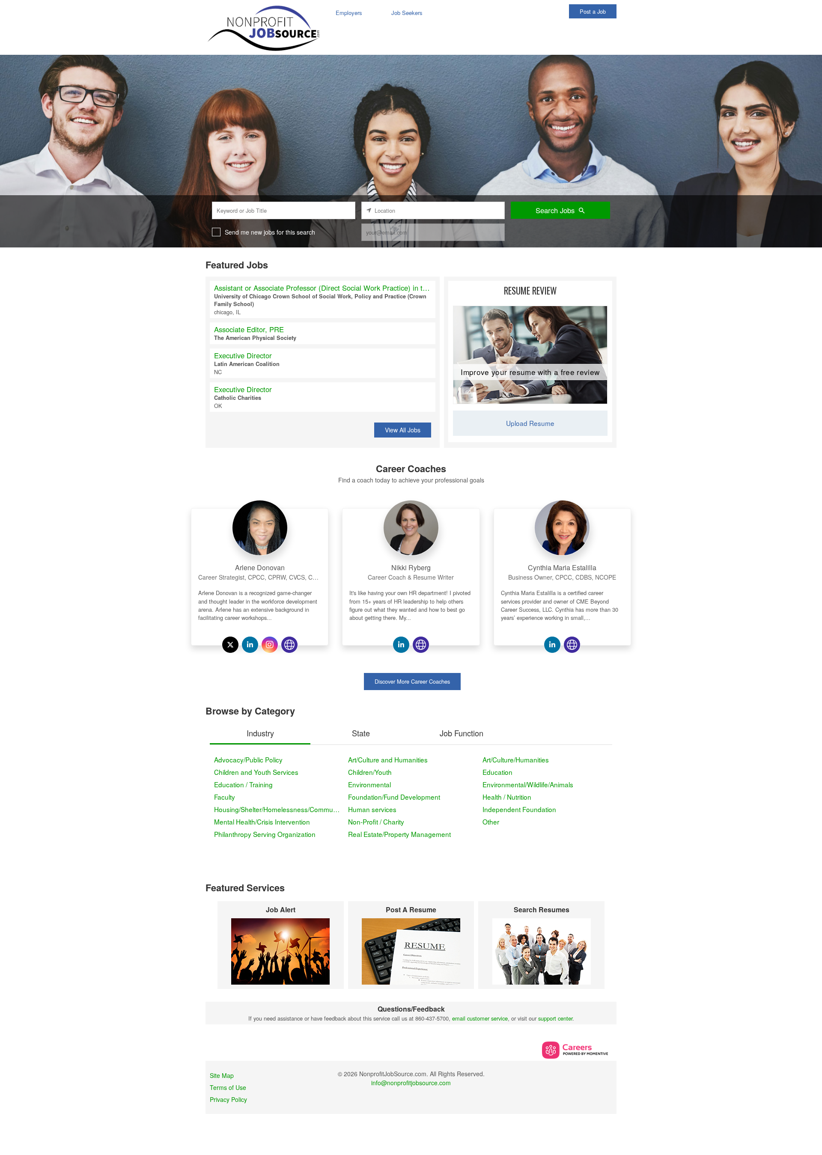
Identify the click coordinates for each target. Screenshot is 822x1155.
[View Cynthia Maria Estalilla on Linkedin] (552, 644)
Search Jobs (555, 210)
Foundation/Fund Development (394, 796)
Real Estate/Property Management (399, 834)
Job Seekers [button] (407, 13)
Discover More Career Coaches (412, 681)
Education (497, 772)
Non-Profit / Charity (376, 821)
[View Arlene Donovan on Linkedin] (250, 644)
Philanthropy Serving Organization (265, 834)
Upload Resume (530, 423)
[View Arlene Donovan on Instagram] (270, 644)
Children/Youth (370, 772)
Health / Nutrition (506, 796)
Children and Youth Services (256, 772)
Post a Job (593, 11)
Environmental (369, 784)
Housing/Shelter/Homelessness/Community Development (279, 809)
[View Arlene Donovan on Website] (289, 644)
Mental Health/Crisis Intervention (262, 821)
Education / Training (243, 784)
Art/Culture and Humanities (388, 759)
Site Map (222, 1075)
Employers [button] (349, 13)
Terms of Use (228, 1087)
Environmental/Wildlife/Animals (527, 784)
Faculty (224, 796)
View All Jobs (402, 430)
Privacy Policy (228, 1099)
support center (555, 1018)
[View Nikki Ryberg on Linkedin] (401, 644)
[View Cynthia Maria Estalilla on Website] (572, 644)
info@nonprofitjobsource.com (411, 1082)
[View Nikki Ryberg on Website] (421, 644)
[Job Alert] (281, 951)
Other (490, 821)
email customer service (480, 1018)
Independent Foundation (519, 809)
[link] (259, 565)
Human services (372, 809)
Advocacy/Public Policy (248, 759)
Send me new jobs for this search (270, 232)
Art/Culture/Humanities (515, 759)
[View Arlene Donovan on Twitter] (230, 644)
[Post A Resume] (411, 951)
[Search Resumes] (541, 951)
